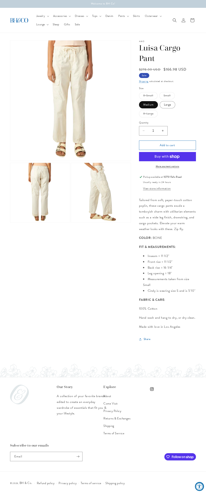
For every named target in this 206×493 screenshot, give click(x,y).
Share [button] (147, 339)
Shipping (144, 81)
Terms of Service (114, 433)
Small (169, 96)
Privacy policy (68, 483)
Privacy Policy (112, 411)
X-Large (150, 114)
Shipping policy (115, 483)
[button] (42, 16)
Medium (148, 105)
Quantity (144, 123)
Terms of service (91, 483)
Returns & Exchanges (116, 418)
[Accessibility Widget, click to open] (199, 486)
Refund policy (46, 483)
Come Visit (110, 403)
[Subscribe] (77, 456)
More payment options (167, 166)
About (107, 396)
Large (167, 105)
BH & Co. (26, 483)
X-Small (150, 96)
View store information (157, 188)
